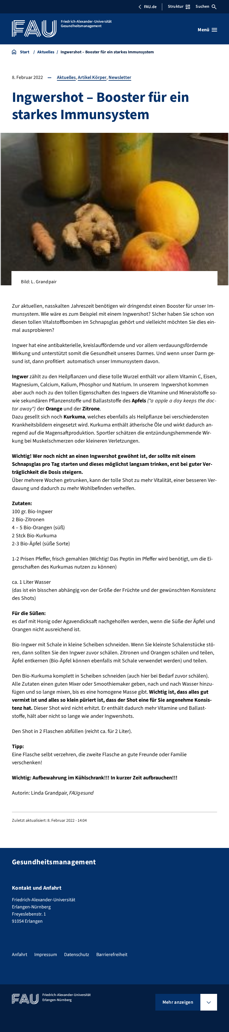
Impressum (45, 954)
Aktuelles (66, 77)
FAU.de (150, 7)
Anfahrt (19, 954)
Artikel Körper (92, 77)
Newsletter (120, 77)
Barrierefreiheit (111, 954)
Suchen (202, 7)
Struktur (175, 7)
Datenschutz (76, 954)
